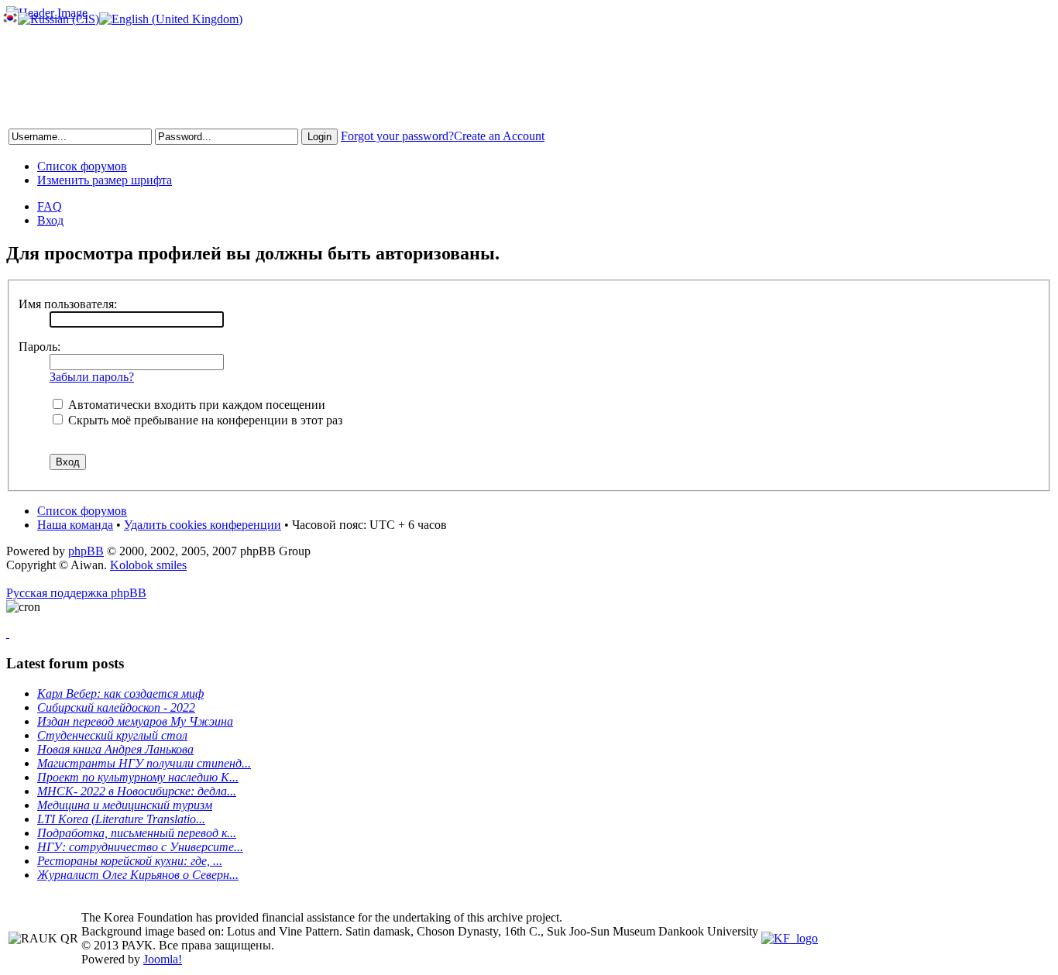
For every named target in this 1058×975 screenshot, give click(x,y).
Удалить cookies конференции (202, 524)
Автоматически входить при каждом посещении (195, 404)
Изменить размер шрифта (104, 180)
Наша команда (75, 524)
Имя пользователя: (68, 304)
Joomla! (162, 959)
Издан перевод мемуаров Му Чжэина (135, 721)
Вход (50, 220)
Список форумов (82, 166)
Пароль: (39, 346)
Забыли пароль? (92, 376)
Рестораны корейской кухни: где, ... (129, 860)
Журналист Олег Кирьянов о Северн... (138, 874)
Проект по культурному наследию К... (138, 777)
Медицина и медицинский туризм (124, 805)
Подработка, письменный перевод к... (136, 832)
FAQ (49, 206)
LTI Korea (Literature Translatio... (121, 819)
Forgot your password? (397, 135)
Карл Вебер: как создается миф (120, 693)
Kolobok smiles (148, 565)
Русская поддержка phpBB (76, 592)
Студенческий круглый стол (112, 735)
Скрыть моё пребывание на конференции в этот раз (203, 420)
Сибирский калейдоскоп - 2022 (116, 707)
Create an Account (499, 135)
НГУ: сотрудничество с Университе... (140, 846)
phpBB (86, 551)
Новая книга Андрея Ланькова (115, 749)
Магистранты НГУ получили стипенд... (144, 763)
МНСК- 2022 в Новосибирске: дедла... (136, 791)
